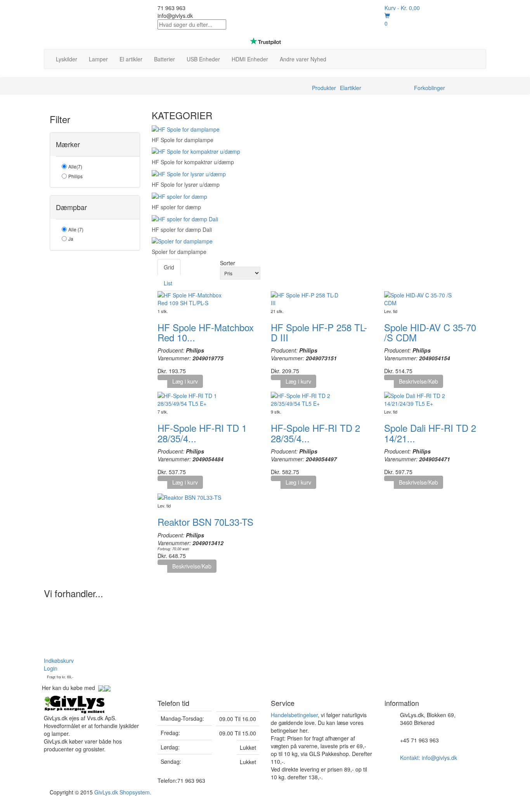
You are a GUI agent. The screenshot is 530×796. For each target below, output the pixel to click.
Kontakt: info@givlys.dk (428, 757)
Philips (75, 176)
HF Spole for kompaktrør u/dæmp (193, 162)
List (168, 283)
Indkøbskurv (59, 660)
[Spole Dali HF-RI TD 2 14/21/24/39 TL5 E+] (419, 399)
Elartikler (350, 88)
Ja (70, 238)
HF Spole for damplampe (182, 140)
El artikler (131, 59)
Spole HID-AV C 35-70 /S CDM (430, 332)
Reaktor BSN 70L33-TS (205, 521)
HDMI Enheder (250, 59)
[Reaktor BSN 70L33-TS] (189, 497)
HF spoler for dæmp (176, 207)
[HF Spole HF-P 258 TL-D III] (306, 298)
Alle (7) (75, 229)
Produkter (324, 88)
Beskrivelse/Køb (418, 381)
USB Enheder (203, 59)
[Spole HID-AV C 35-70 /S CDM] (419, 298)
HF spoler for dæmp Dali (182, 229)
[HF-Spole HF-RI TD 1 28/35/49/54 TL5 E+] (192, 399)
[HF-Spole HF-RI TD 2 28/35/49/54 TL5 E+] (306, 399)
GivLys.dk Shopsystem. (122, 792)
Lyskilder (66, 59)
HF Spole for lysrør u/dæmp (186, 184)
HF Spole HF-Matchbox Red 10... (206, 332)
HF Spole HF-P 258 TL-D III (319, 332)
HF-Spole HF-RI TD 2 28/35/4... (315, 433)
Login (50, 668)
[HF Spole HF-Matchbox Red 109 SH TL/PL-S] (192, 298)
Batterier (164, 59)
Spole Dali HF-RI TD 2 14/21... (430, 433)
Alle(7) (75, 166)
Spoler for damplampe (179, 251)
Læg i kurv (185, 381)
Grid (169, 267)
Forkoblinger (429, 88)
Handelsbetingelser (294, 715)
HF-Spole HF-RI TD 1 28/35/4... (202, 433)
